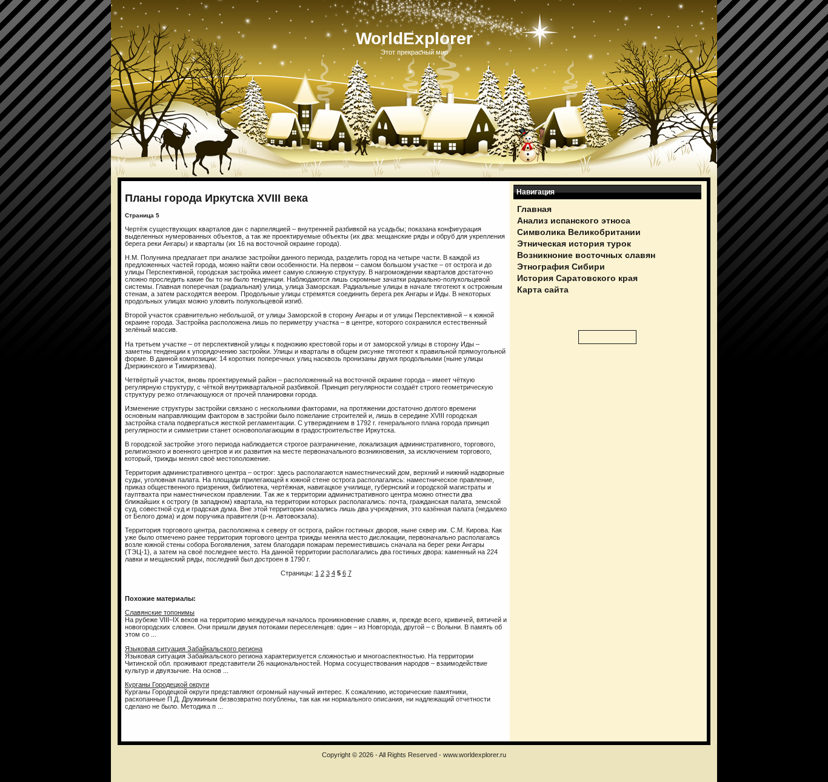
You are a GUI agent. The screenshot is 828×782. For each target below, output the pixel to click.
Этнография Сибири (561, 266)
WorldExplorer (414, 38)
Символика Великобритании (579, 232)
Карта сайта (543, 289)
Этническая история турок (574, 243)
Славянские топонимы (160, 612)
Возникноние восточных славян (586, 255)
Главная (534, 209)
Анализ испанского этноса (573, 220)
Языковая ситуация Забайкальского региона (193, 648)
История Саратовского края (577, 278)
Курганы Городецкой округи (167, 684)
